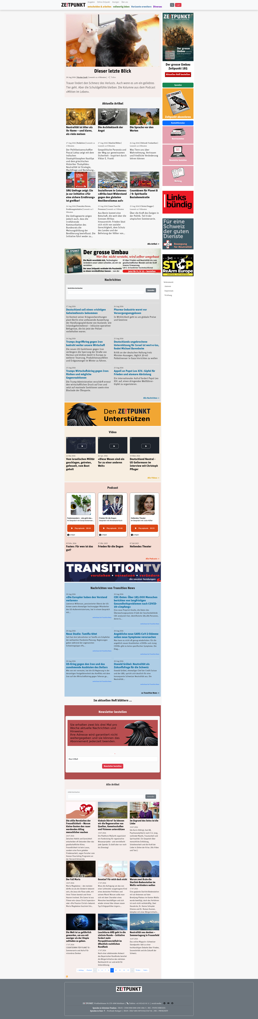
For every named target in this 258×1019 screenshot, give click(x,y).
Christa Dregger (147, 206)
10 (116, 965)
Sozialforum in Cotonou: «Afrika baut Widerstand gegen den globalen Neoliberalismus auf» (112, 195)
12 (124, 965)
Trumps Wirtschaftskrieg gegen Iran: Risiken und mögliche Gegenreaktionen (87, 369)
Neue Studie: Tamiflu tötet (81, 628)
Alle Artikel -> (153, 244)
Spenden (178, 85)
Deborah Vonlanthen (149, 143)
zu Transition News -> (150, 688)
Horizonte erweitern (141, 7)
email (112, 749)
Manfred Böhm (115, 143)
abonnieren (67, 971)
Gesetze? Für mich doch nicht (112, 874)
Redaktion (81, 143)
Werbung (168, 295)
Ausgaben (91, 2)
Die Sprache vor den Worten (141, 129)
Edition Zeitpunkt (103, 2)
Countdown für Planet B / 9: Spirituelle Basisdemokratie (144, 194)
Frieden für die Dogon (110, 541)
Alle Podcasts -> (152, 553)
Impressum (168, 291)
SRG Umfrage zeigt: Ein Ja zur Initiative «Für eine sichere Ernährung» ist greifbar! (80, 195)
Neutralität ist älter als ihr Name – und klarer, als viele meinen (79, 131)
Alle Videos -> (153, 473)
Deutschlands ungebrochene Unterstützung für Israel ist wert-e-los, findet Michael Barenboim (136, 340)
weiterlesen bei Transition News (102, 612)
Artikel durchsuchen (74, 787)
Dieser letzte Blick (112, 71)
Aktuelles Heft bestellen (178, 74)
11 (120, 965)
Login (178, 5)
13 (128, 965)
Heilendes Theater (140, 541)
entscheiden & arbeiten (99, 7)
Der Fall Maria (73, 874)
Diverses (157, 7)
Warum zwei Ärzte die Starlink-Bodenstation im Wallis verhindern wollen (142, 877)
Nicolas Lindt (82, 77)
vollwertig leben (121, 7)
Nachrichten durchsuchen (75, 283)
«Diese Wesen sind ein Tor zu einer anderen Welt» (111, 457)
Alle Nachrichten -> (151, 393)
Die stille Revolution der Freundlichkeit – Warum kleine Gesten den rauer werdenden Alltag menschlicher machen (78, 821)
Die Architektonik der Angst (110, 129)
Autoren (167, 286)
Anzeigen (115, 2)
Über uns (124, 2)
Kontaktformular (178, 123)
